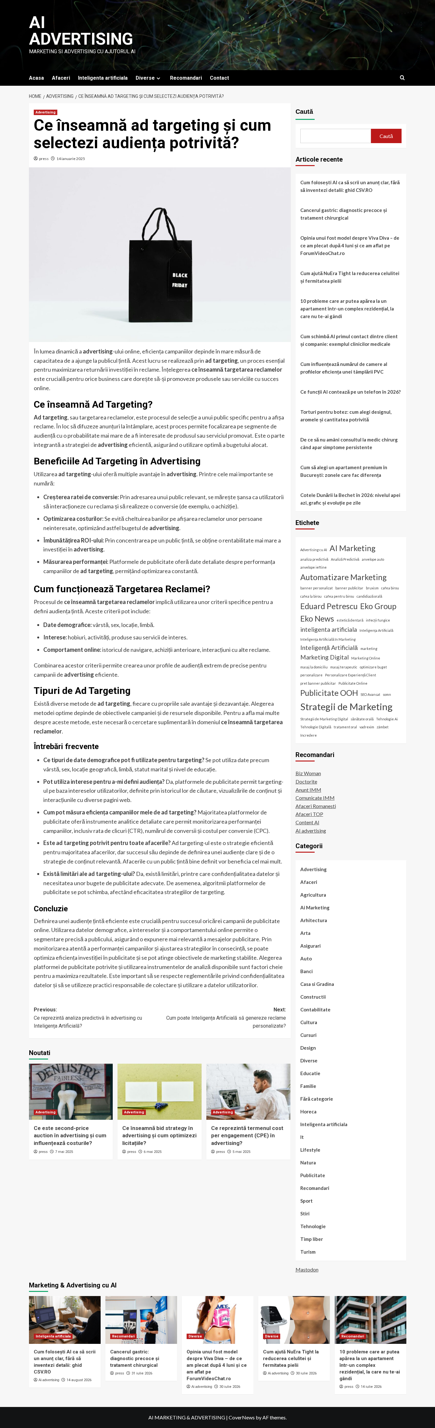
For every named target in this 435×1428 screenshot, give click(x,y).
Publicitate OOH (329, 693)
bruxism (372, 588)
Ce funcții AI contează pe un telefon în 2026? (350, 392)
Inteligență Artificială (329, 647)
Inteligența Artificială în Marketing (328, 639)
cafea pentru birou (339, 596)
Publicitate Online (353, 683)
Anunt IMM (308, 790)
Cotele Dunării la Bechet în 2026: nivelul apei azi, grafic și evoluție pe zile (350, 499)
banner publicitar (349, 588)
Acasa (36, 78)
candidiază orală (369, 596)
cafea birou (390, 588)
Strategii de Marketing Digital (324, 719)
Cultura (308, 1022)
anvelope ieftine (313, 567)
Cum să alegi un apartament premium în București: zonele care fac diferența (343, 471)
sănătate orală (362, 719)
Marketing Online (365, 658)
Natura (308, 1163)
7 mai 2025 (64, 1152)
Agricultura (313, 895)
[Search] (402, 78)
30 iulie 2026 (229, 1387)
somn (387, 695)
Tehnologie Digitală (315, 727)
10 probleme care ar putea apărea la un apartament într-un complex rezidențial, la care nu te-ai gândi (347, 308)
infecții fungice (378, 620)
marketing (368, 648)
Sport (306, 1201)
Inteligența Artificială (376, 631)
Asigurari (310, 946)
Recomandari (186, 78)
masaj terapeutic (343, 667)
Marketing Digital (324, 657)
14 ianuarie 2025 (70, 158)
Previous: (88, 1018)
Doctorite (306, 781)
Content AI (307, 822)
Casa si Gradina (317, 984)
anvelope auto (373, 559)
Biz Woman (308, 773)
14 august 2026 (79, 1380)
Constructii (313, 997)
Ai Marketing (315, 908)
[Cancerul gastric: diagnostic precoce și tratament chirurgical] (141, 1320)
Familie (308, 1086)
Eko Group (378, 606)
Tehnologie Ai (387, 719)
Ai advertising (81, 31)
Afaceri (61, 78)
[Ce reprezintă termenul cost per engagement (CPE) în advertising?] (248, 1092)
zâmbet (383, 727)
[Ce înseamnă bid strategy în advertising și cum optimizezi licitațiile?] (160, 1092)
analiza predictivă (314, 559)
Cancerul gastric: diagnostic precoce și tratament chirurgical (343, 214)
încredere (308, 735)
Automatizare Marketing (343, 577)
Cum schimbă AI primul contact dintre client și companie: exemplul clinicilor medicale (349, 340)
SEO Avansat (370, 695)
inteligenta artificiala (328, 629)
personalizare (311, 675)
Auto (306, 959)
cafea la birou (311, 596)
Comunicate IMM (315, 798)
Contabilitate (315, 1010)
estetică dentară (350, 620)
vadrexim (367, 727)
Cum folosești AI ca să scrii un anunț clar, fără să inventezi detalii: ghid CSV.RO (350, 186)
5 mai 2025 (241, 1152)
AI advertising (311, 830)
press (44, 158)
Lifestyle (310, 1150)
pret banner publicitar (318, 683)
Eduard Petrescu (329, 606)
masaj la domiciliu (314, 667)
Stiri (305, 1214)
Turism (308, 1252)
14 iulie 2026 (371, 1387)
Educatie (310, 1073)
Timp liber (311, 1239)
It (302, 1137)
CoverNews (242, 1417)
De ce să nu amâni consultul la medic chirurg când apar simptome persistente (349, 443)
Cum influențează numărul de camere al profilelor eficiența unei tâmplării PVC (343, 368)
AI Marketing (352, 548)
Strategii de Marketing (346, 706)
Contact (219, 78)
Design (308, 1048)
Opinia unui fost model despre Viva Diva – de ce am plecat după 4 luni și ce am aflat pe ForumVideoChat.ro (349, 245)
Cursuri (308, 1035)
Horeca (308, 1112)
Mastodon (307, 1269)
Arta (305, 933)
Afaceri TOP (309, 814)
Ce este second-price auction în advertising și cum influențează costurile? (70, 1136)
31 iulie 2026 (142, 1373)
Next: (226, 1018)
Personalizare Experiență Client (350, 675)
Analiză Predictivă (345, 559)
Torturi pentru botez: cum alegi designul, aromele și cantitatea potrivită (345, 415)
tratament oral (345, 727)
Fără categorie (316, 1099)
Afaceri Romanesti (316, 806)
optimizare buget (373, 667)
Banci (306, 971)
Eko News (317, 618)
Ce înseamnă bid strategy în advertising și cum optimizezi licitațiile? (159, 1136)
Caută (304, 111)
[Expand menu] (158, 78)
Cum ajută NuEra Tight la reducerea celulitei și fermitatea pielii (349, 277)
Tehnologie (313, 1226)
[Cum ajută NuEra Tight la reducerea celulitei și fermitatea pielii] (294, 1320)
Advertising (45, 112)
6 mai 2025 (152, 1152)
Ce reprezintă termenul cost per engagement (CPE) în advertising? (247, 1136)
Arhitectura (313, 920)
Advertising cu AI (313, 550)
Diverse (145, 78)
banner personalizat (316, 588)
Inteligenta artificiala (103, 78)
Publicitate (312, 1175)
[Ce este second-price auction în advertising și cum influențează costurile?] (71, 1092)
